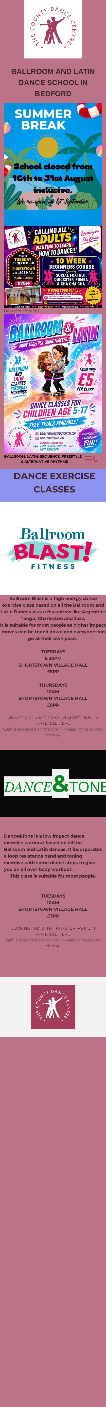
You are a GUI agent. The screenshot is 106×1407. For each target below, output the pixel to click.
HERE (64, 723)
